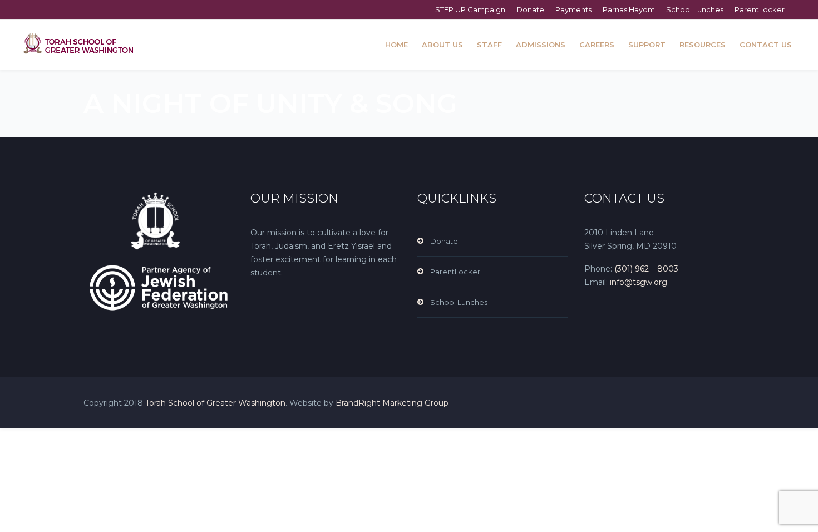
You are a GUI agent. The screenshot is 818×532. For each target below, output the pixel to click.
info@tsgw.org (637, 282)
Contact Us (766, 44)
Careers (596, 44)
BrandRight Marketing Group (392, 403)
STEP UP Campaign (470, 9)
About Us (442, 44)
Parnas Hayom (629, 9)
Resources (702, 44)
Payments (573, 9)
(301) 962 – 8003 (646, 269)
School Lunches (694, 9)
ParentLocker (760, 9)
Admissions (540, 44)
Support (647, 44)
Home (396, 44)
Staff (489, 44)
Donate (530, 9)
